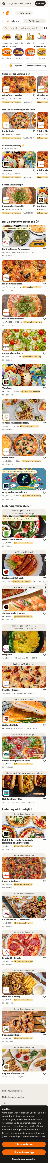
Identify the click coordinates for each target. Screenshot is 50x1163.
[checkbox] (7, 54)
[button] (6, 13)
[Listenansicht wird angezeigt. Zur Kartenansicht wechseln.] (45, 28)
